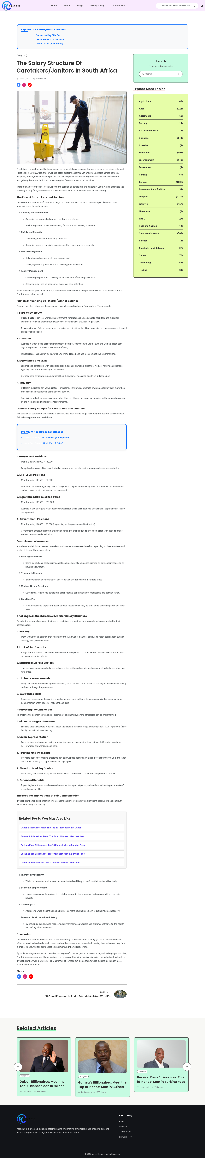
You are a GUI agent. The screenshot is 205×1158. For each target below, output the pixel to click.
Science (143, 240)
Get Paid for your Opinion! (46, 437)
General (143, 182)
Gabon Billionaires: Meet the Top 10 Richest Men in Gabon (42, 1084)
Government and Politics (152, 189)
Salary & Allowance (149, 233)
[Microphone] (178, 74)
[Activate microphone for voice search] (194, 6)
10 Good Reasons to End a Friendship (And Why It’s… (78, 996)
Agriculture (145, 101)
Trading (143, 270)
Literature (144, 211)
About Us (123, 1126)
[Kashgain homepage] (11, 5)
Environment (145, 167)
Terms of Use (118, 5)
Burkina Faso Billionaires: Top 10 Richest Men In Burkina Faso (53, 845)
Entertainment (146, 160)
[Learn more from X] (30, 85)
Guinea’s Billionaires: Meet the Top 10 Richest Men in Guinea (102, 1084)
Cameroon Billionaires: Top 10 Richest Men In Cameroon (50, 862)
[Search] (160, 5)
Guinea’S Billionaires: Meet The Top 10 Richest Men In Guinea (52, 836)
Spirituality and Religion (151, 248)
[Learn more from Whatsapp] (24, 85)
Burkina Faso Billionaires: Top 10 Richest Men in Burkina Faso (161, 1079)
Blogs (80, 5)
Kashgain (115, 1154)
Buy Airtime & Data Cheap (50, 39)
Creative (143, 145)
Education (144, 152)
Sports (142, 255)
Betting (143, 123)
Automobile (145, 116)
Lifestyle (143, 204)
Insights (21, 55)
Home (54, 5)
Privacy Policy (97, 5)
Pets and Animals (148, 226)
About (67, 5)
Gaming (143, 174)
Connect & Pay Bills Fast (48, 35)
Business (144, 138)
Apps (141, 108)
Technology (145, 262)
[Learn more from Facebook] (18, 85)
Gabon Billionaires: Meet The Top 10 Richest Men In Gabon (51, 827)
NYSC (142, 218)
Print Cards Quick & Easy (50, 43)
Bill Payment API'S (148, 130)
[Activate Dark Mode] (202, 6)
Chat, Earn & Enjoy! (43, 443)
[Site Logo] (26, 1119)
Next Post (104, 992)
